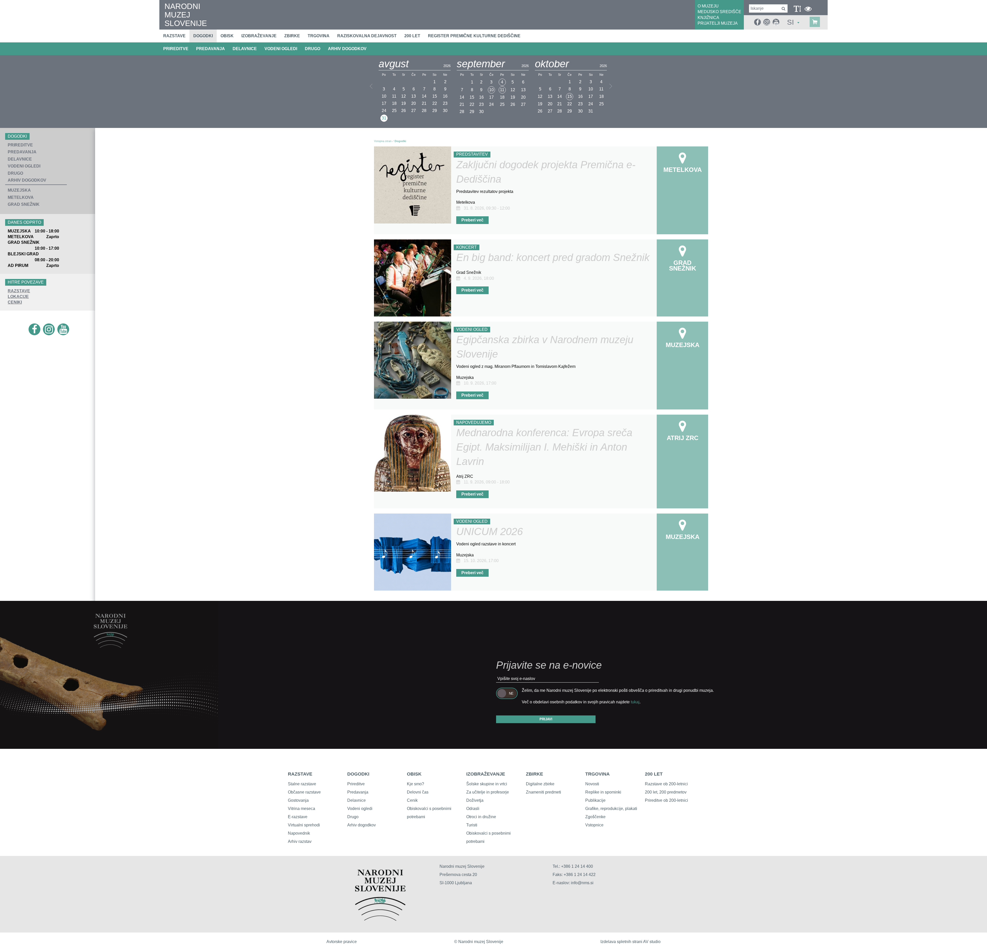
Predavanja (357, 792)
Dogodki (203, 36)
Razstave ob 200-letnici (666, 784)
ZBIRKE (534, 774)
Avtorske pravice (341, 941)
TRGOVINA (597, 774)
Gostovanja (298, 800)
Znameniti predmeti (543, 792)
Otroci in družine (481, 817)
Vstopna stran (382, 141)
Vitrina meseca (301, 808)
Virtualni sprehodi (304, 825)
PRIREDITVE (175, 48)
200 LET (654, 774)
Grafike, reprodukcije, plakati (611, 808)
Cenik (412, 800)
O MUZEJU (708, 6)
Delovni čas (417, 792)
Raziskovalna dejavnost (367, 36)
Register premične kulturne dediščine (474, 36)
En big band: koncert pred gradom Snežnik (553, 257)
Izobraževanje (259, 36)
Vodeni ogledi (359, 808)
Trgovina (319, 36)
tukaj (635, 702)
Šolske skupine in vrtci (486, 784)
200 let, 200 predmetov (666, 792)
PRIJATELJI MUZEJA (718, 23)
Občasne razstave (304, 792)
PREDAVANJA (210, 48)
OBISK (414, 774)
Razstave (174, 36)
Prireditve (356, 784)
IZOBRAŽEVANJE (485, 774)
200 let (412, 36)
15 (569, 96)
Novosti (592, 784)
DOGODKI (358, 774)
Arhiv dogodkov (347, 48)
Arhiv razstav (300, 841)
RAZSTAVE (19, 291)
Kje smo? (415, 784)
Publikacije (595, 800)
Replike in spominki (603, 792)
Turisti (471, 825)
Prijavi (546, 719)
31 (384, 118)
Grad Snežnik (24, 204)
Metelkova (21, 197)
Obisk (227, 36)
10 (491, 90)
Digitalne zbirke (540, 784)
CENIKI (15, 302)
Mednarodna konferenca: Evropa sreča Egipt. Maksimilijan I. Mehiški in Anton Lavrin (544, 447)
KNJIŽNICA (708, 17)
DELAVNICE (245, 48)
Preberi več (472, 220)
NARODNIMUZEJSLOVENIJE (185, 14)
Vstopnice (594, 825)
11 (502, 90)
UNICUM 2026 (489, 531)
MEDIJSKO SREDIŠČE (719, 12)
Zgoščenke (595, 817)
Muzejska (19, 190)
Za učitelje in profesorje (487, 792)
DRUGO (312, 48)
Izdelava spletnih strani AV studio (630, 941)
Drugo (353, 817)
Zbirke (292, 36)
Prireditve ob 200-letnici (666, 800)
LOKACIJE (18, 296)
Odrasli (472, 808)
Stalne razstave (302, 784)
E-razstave (297, 817)
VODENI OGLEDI (280, 48)
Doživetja (474, 800)
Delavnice (356, 800)
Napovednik (299, 833)
